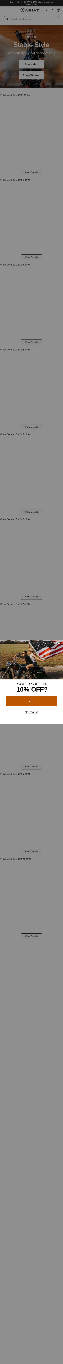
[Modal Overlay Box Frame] (31, 682)
